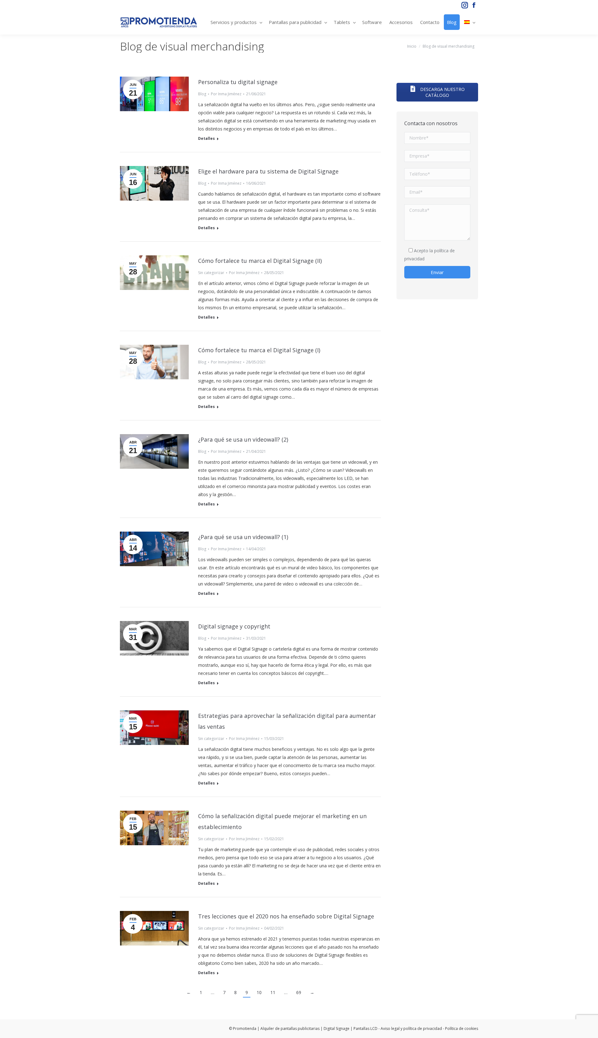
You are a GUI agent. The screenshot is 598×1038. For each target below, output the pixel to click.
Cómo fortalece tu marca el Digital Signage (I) (259, 350)
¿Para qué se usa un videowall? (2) (243, 439)
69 (298, 992)
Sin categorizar (211, 272)
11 (272, 992)
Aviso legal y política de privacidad (411, 1028)
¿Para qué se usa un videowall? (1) (243, 537)
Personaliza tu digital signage (238, 82)
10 (259, 992)
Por (226, 94)
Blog (202, 94)
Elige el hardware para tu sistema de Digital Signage (268, 171)
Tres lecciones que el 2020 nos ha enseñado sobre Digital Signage (286, 916)
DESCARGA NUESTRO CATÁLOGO (442, 92)
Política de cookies (461, 1028)
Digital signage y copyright (234, 626)
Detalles (206, 138)
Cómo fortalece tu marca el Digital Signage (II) (260, 260)
